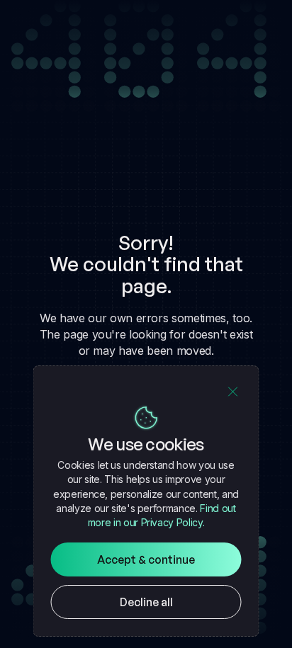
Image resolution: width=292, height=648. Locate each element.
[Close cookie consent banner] (233, 391)
